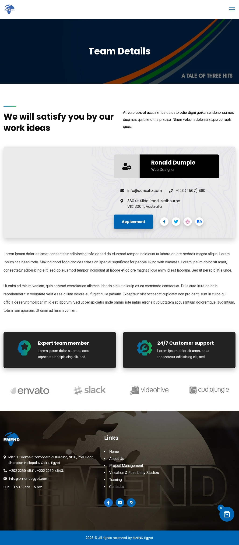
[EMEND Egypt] (9, 9)
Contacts (116, 486)
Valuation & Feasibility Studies (134, 472)
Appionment (133, 221)
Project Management (126, 465)
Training (115, 479)
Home (114, 451)
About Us (116, 458)
